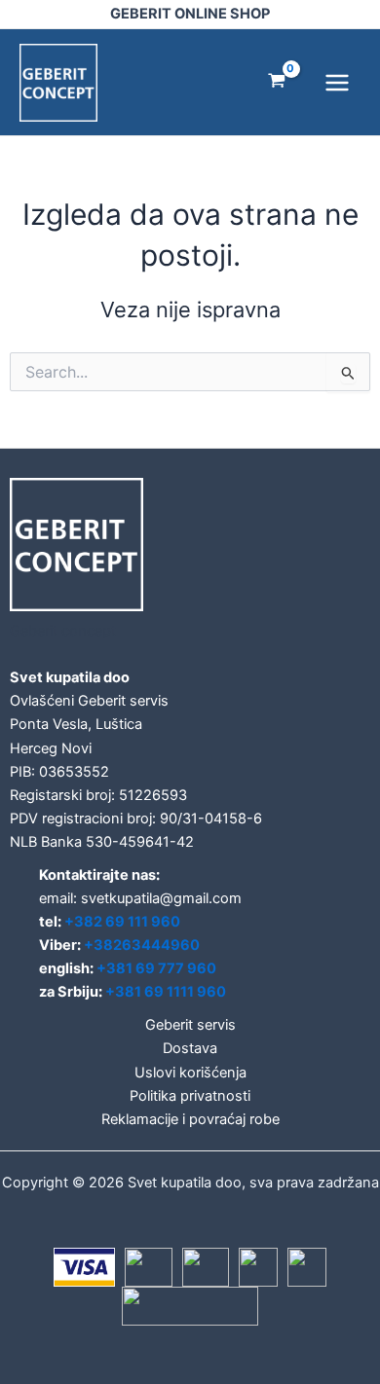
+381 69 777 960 (156, 968)
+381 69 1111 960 (165, 992)
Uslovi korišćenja (190, 1072)
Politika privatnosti (190, 1096)
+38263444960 (142, 945)
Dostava (190, 1048)
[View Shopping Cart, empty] (276, 82)
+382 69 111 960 (122, 921)
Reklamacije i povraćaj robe (190, 1119)
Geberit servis (190, 1025)
